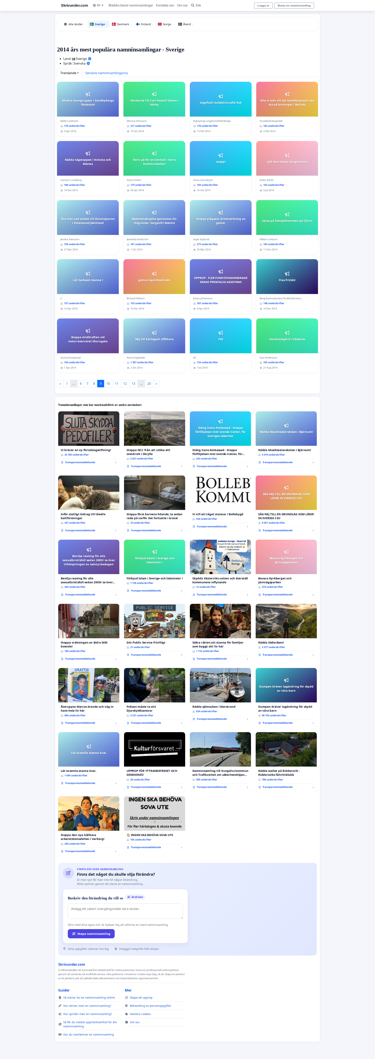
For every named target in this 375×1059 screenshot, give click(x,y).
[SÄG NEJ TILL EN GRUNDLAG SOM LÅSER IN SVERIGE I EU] (286, 505)
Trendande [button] (68, 73)
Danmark (124, 24)
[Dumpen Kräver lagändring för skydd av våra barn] (286, 697)
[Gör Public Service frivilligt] (154, 631)
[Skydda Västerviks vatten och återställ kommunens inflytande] (220, 569)
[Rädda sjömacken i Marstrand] (220, 696)
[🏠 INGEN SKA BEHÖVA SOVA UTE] (154, 824)
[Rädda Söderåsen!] (286, 631)
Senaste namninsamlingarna (106, 73)
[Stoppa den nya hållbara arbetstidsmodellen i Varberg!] (88, 826)
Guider (64, 990)
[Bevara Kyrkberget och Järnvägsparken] (286, 569)
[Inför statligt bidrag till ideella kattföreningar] (88, 505)
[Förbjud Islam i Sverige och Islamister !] (154, 567)
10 (108, 383)
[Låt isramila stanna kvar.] (88, 760)
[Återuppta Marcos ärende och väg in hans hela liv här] (88, 697)
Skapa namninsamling (93, 934)
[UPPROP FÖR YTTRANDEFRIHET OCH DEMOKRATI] (154, 762)
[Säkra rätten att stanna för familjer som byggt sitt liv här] (220, 633)
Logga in (263, 5)
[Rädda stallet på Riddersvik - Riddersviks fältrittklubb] (286, 762)
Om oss (182, 5)
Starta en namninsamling (294, 5)
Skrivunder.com (74, 5)
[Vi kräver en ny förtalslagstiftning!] (88, 439)
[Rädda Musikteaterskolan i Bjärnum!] (286, 439)
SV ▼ (100, 5)
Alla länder (77, 24)
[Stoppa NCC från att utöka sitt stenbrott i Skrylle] (154, 441)
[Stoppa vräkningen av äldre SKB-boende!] (88, 633)
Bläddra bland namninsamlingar (131, 5)
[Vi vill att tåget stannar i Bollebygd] (220, 503)
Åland (188, 24)
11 (116, 383)
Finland (147, 24)
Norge (168, 24)
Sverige (101, 24)
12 (125, 383)
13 (133, 383)
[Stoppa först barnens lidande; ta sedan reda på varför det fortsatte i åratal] (154, 505)
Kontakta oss (165, 5)
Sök (198, 5)
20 (149, 383)
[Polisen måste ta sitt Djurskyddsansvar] (154, 697)
